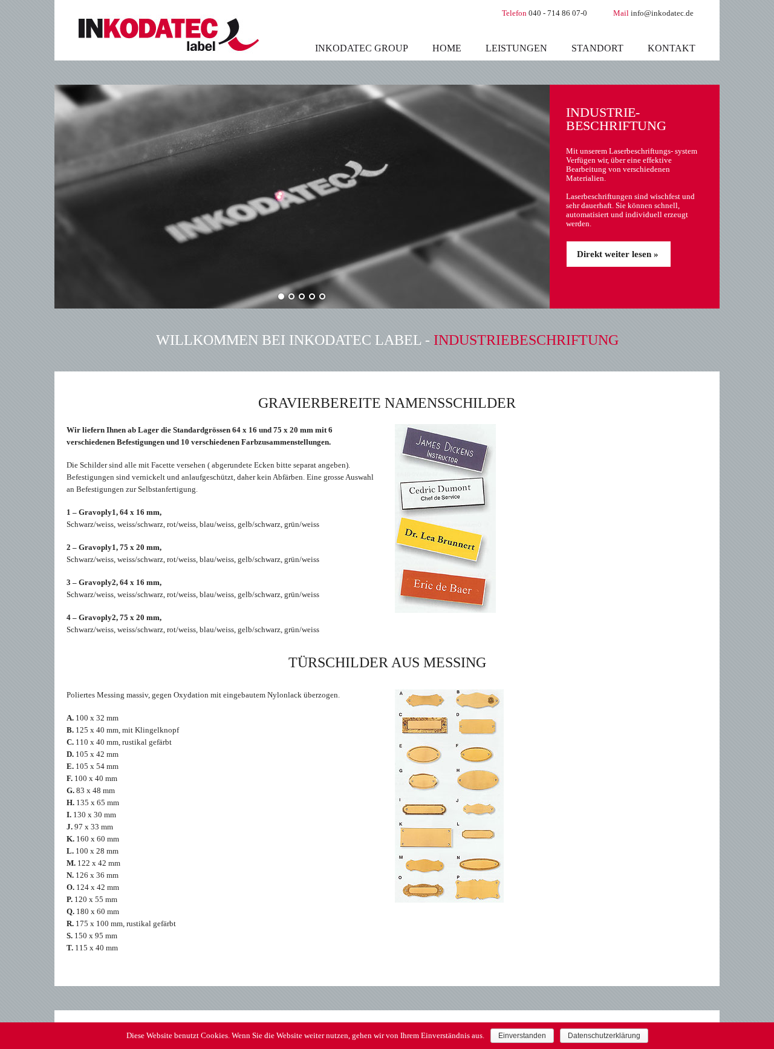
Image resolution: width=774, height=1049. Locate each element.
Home (446, 48)
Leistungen (516, 48)
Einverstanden (522, 1035)
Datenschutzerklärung (604, 1035)
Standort (597, 48)
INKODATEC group (361, 48)
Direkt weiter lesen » (618, 254)
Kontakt (671, 48)
